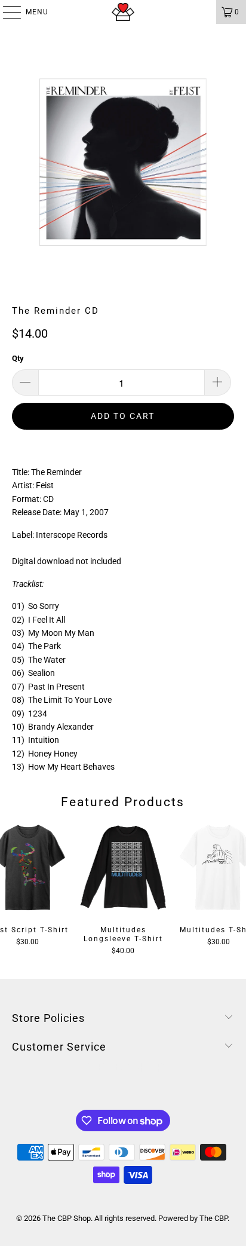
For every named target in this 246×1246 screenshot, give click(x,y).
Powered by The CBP (192, 1218)
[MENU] (6, 12)
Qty (18, 358)
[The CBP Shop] (122, 12)
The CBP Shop (66, 1218)
